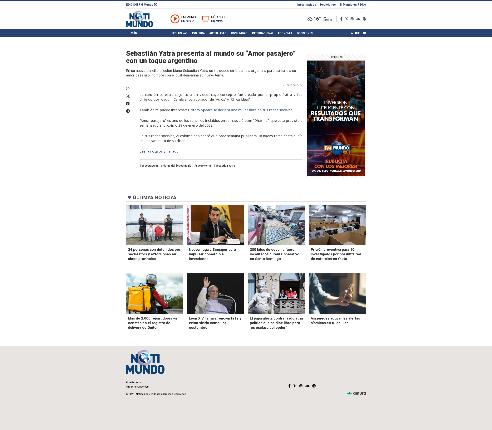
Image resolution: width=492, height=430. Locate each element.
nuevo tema (203, 165)
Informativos (306, 4)
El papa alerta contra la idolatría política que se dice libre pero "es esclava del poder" (276, 323)
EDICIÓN (139, 4)
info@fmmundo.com (137, 386)
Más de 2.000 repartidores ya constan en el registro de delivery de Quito (152, 323)
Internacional (262, 33)
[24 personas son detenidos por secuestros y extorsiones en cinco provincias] (154, 225)
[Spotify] (364, 19)
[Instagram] (353, 19)
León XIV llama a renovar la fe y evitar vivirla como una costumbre (215, 323)
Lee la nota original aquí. (160, 151)
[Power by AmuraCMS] (356, 393)
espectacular (149, 165)
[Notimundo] (143, 19)
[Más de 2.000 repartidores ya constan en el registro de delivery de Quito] (154, 293)
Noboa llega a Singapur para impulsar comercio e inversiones (212, 254)
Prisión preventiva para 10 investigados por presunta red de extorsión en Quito (336, 254)
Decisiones (328, 4)
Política (198, 33)
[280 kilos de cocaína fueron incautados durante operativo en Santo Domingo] (276, 225)
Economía (285, 33)
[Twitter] (347, 19)
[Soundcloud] (359, 19)
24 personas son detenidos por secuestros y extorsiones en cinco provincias (154, 254)
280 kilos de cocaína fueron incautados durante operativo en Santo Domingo (274, 254)
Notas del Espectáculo (177, 165)
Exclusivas (179, 33)
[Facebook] (342, 19)
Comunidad (239, 33)
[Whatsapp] (131, 88)
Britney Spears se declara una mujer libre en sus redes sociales (240, 110)
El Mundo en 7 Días (353, 4)
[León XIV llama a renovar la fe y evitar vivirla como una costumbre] (215, 293)
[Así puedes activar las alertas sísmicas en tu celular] (337, 293)
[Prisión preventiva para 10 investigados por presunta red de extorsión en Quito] (337, 225)
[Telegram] (131, 111)
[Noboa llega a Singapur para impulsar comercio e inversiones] (215, 225)
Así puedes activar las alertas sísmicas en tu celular (335, 320)
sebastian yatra (225, 165)
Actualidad (217, 33)
